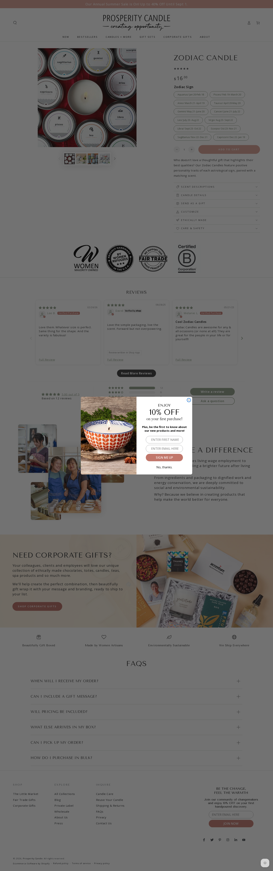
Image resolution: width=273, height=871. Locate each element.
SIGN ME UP (164, 457)
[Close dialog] (189, 400)
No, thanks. (164, 466)
